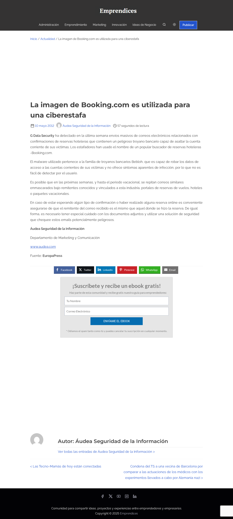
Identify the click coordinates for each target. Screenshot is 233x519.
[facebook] (102, 497)
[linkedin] (135, 497)
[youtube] (119, 497)
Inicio (33, 39)
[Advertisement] (116, 70)
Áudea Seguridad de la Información (86, 126)
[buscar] (164, 25)
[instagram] (127, 497)
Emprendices (129, 513)
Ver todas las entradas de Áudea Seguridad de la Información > (106, 452)
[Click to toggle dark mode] (174, 24)
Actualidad (47, 39)
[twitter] (110, 497)
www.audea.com (43, 247)
